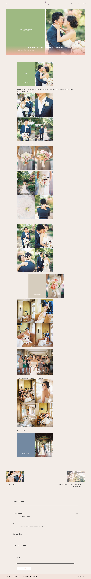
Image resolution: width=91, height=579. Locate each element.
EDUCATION (26, 576)
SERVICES (14, 576)
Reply (77, 513)
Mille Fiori (33, 144)
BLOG (19, 576)
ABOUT (8, 576)
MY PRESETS (33, 576)
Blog (45, 50)
